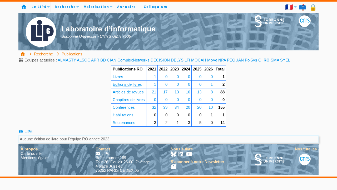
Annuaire (126, 6)
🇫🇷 (289, 6)
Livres (118, 76)
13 (177, 92)
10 (211, 107)
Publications (71, 54)
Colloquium (155, 6)
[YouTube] (189, 154)
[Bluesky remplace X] (174, 154)
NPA (222, 60)
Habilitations (123, 115)
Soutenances (124, 122)
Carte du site (31, 153)
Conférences (124, 107)
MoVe (212, 60)
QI (260, 60)
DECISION (160, 60)
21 (154, 92)
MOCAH (198, 60)
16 (188, 92)
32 (154, 107)
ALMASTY (67, 60)
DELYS (177, 60)
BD (103, 60)
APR (95, 60)
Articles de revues (128, 92)
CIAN (111, 60)
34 (177, 107)
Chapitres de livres (129, 99)
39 (165, 107)
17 (165, 92)
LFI (187, 60)
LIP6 (27, 131)
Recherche (65, 6)
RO (267, 60)
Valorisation (96, 6)
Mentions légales (35, 157)
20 (188, 107)
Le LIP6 (39, 6)
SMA (275, 60)
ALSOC (83, 60)
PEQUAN (235, 60)
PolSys (251, 60)
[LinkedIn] (181, 154)
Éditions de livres (127, 84)
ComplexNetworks (133, 60)
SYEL (285, 60)
